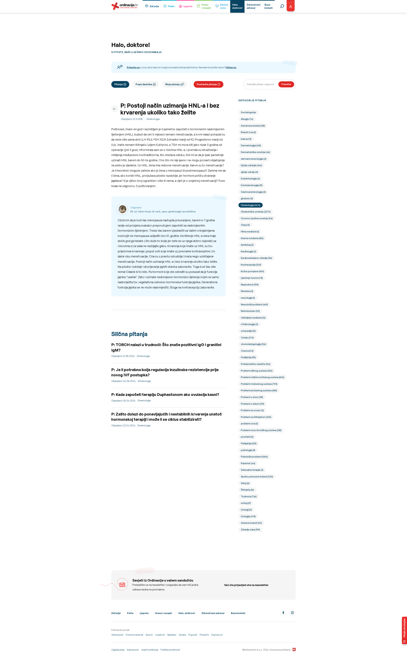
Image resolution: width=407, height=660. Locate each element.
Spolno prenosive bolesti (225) (257, 476)
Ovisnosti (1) (247, 350)
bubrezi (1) (246, 139)
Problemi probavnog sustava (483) (259, 390)
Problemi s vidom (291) (252, 403)
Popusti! (192, 634)
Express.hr (217, 634)
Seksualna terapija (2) (252, 469)
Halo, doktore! (186, 613)
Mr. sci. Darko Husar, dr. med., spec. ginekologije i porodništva (163, 211)
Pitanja (118, 84)
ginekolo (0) (247, 198)
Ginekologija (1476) (250, 205)
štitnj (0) (245, 483)
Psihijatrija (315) (248, 443)
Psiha (171, 6)
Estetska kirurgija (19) (251, 185)
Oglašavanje (117, 649)
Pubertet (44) (248, 463)
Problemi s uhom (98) (252, 397)
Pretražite (286, 84)
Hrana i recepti (163, 613)
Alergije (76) (247, 119)
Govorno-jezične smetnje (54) (257, 218)
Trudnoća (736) (249, 496)
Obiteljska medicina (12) (253, 317)
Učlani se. (231, 67)
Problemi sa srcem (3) (252, 410)
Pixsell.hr (204, 634)
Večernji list (117, 634)
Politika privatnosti (170, 649)
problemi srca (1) (249, 423)
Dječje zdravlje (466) (251, 165)
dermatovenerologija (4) (253, 158)
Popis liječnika (144, 84)
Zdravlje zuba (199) (250, 529)
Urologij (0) (246, 509)
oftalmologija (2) (249, 324)
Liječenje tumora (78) (252, 278)
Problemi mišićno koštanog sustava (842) (262, 377)
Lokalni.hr (160, 634)
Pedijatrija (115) (248, 357)
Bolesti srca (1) (248, 132)
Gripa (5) (245, 225)
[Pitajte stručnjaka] (404, 630)
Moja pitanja (172, 84)
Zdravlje (154, 6)
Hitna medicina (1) (250, 231)
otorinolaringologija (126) (253, 344)
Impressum (133, 649)
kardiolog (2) (247, 244)
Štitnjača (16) (247, 489)
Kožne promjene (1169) (252, 271)
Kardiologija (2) (248, 251)
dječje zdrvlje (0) (249, 172)
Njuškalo (171, 634)
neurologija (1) (248, 297)
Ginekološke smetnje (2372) (255, 211)
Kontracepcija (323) (251, 264)
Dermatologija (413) (251, 145)
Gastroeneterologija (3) (253, 192)
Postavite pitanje (207, 84)
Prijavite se (133, 67)
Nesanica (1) (247, 291)
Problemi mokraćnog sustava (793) (259, 384)
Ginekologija (153, 119)
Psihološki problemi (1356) (254, 456)
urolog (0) (246, 503)
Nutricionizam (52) (250, 311)
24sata (182, 634)
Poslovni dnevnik (134, 634)
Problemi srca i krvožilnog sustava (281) (261, 430)
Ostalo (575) (247, 337)
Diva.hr (149, 634)
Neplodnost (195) (250, 284)
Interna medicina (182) (252, 238)
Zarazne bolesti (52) (251, 523)
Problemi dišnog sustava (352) (256, 370)
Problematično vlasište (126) (255, 364)
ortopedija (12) (248, 331)
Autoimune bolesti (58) (253, 125)
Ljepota (187, 6)
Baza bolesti (238, 613)
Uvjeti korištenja (149, 649)
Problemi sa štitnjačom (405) (256, 417)
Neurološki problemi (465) (254, 304)
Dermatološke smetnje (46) (255, 152)
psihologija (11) (248, 450)
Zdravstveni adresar (213, 613)
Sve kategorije (248, 112)
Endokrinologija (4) (250, 178)
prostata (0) (247, 436)
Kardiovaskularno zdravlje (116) (256, 258)
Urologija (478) (248, 516)
